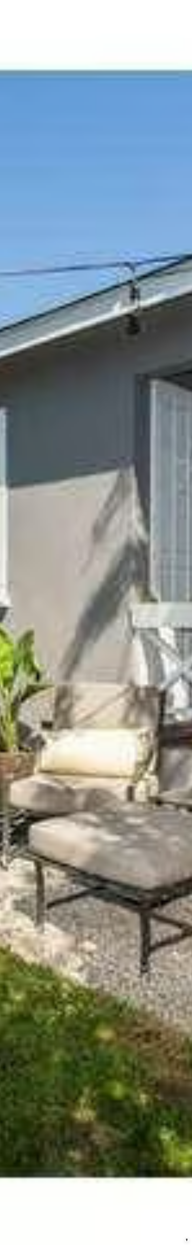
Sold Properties (99, 5)
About (139, 5)
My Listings (78, 5)
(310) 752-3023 (157, 5)
